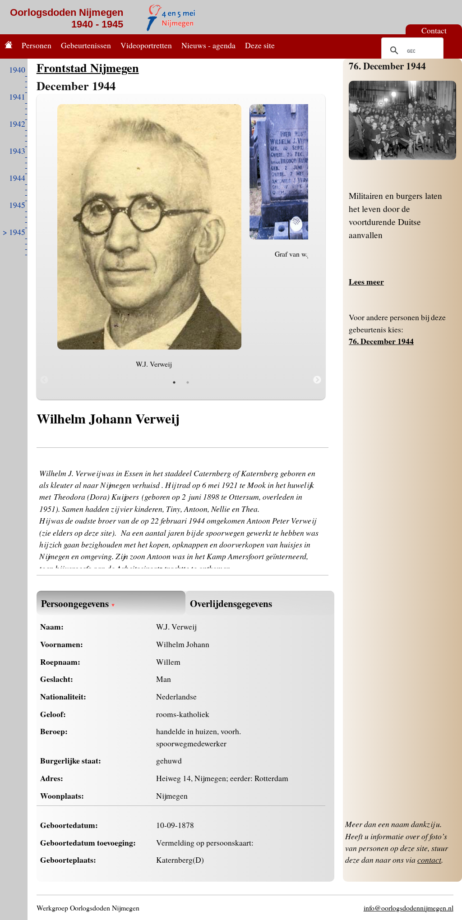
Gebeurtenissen (86, 45)
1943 (17, 150)
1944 (17, 177)
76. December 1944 (387, 66)
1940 (17, 69)
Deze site (260, 45)
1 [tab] (174, 382)
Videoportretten (146, 45)
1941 (17, 96)
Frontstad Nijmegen (88, 67)
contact (429, 859)
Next (317, 380)
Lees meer (366, 281)
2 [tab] (187, 382)
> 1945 (14, 231)
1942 (17, 123)
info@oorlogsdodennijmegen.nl (408, 907)
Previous (44, 380)
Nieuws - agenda (208, 45)
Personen (36, 45)
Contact (434, 30)
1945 (17, 204)
